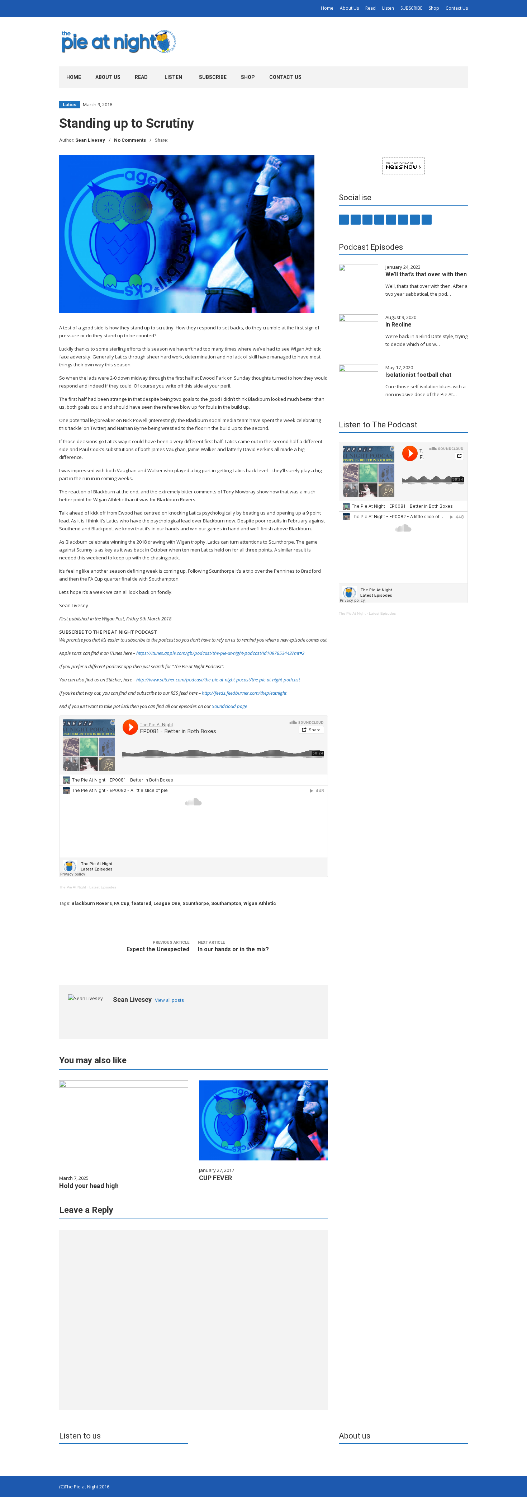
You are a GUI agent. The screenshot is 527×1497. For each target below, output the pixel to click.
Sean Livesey (90, 140)
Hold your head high (89, 1185)
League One (166, 903)
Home (327, 8)
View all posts (169, 1000)
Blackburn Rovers (91, 903)
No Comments (130, 140)
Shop (434, 8)
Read (370, 8)
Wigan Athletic (259, 903)
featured (141, 903)
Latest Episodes (102, 887)
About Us (349, 8)
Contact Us (457, 8)
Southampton (226, 903)
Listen (388, 8)
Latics (69, 104)
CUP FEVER (215, 1178)
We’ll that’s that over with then (426, 274)
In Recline (398, 324)
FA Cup (121, 903)
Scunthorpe (195, 903)
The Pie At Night (72, 887)
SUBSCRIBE (411, 8)
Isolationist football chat (418, 374)
